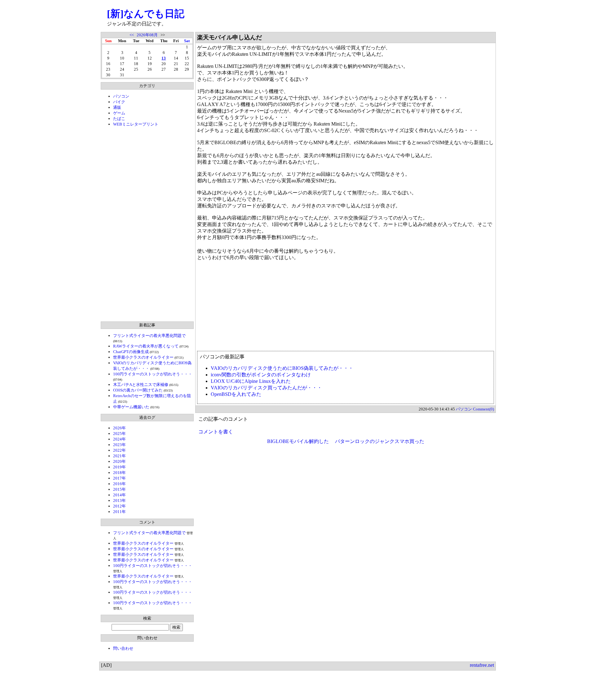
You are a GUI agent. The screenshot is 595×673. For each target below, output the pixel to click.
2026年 (119, 428)
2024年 (119, 439)
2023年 (119, 444)
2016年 (119, 483)
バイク (119, 102)
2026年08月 (147, 35)
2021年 (119, 456)
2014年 (119, 495)
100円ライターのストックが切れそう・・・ (152, 374)
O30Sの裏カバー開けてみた (138, 390)
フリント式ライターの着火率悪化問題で (149, 335)
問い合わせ (123, 648)
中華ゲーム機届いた (131, 407)
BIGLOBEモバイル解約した (298, 441)
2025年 (119, 433)
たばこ (119, 118)
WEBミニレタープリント (135, 124)
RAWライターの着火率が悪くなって (145, 346)
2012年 (119, 506)
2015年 (119, 489)
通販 (117, 107)
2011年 (119, 511)
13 (163, 58)
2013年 (119, 500)
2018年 (119, 472)
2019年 (119, 467)
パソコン (121, 96)
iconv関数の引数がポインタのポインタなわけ (261, 374)
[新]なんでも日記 (145, 13)
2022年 (119, 450)
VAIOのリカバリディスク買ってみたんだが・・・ (266, 387)
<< (132, 35)
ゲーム (119, 113)
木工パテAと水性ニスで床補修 (140, 384)
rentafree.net (482, 665)
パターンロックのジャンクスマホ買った (379, 441)
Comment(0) (483, 409)
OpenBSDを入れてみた (236, 394)
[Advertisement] (147, 224)
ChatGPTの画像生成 (131, 351)
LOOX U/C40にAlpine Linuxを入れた (251, 381)
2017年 (119, 478)
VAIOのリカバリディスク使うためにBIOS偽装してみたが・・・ (282, 368)
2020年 (119, 461)
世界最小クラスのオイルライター (143, 357)
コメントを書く (215, 431)
